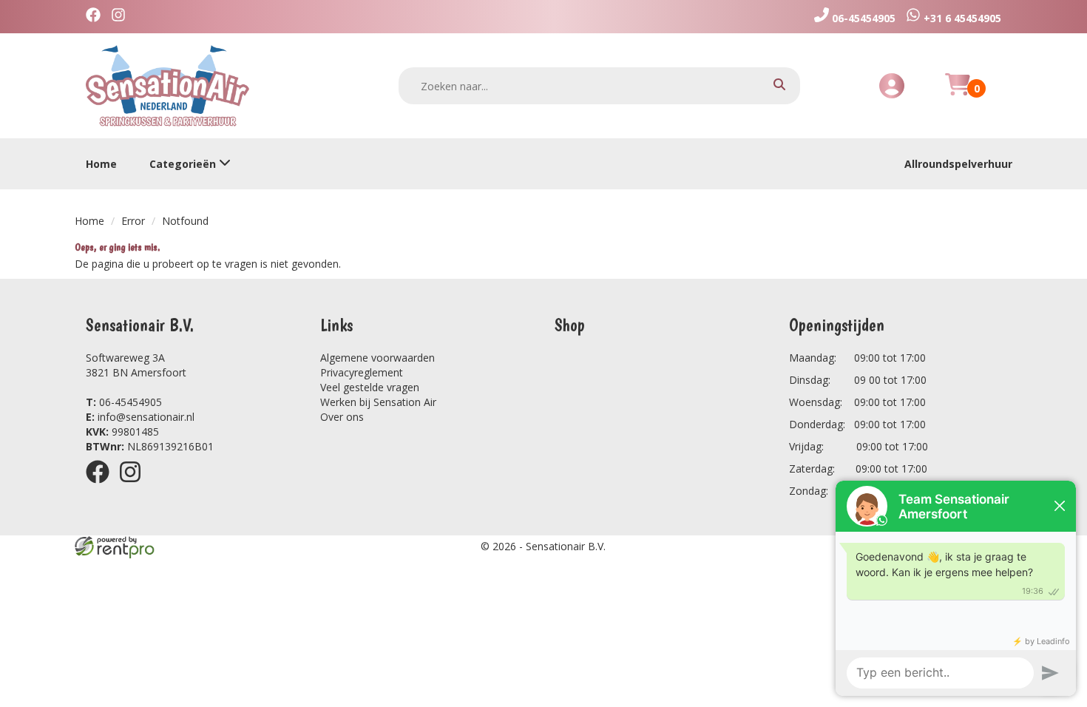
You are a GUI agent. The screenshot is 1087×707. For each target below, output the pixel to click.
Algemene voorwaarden (377, 358)
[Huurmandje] (957, 93)
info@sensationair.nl (140, 417)
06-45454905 (124, 402)
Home (101, 164)
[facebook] (102, 485)
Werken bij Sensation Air (378, 402)
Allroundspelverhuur (958, 164)
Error (133, 221)
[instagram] (134, 485)
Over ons (342, 417)
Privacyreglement (361, 372)
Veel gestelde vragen (369, 387)
